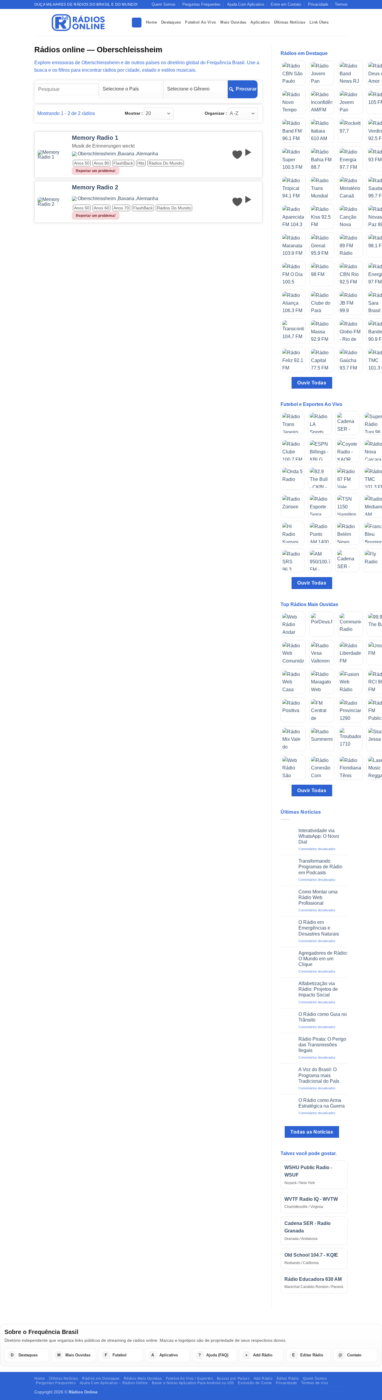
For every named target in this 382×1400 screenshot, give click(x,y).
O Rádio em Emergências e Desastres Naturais (318, 928)
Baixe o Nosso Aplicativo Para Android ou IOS (193, 1383)
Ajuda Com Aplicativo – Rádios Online (114, 1383)
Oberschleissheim (97, 153)
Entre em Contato (286, 4)
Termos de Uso (314, 1383)
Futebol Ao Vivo (200, 22)
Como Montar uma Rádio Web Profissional (318, 897)
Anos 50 (82, 163)
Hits (140, 163)
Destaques (171, 22)
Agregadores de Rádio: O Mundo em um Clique (323, 958)
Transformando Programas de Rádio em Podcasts (320, 866)
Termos (341, 4)
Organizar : (216, 113)
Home (151, 22)
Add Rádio (263, 1378)
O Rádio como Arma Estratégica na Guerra (321, 1103)
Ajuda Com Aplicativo (245, 4)
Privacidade (318, 4)
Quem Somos (163, 4)
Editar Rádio (288, 1378)
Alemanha (147, 153)
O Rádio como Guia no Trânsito (322, 1017)
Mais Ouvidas (233, 22)
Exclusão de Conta (255, 1383)
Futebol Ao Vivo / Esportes (189, 1378)
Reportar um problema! (95, 171)
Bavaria (126, 153)
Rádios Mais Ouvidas (143, 1378)
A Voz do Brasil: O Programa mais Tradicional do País (318, 1075)
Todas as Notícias (311, 1131)
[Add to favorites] (237, 155)
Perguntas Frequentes (201, 4)
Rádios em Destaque (101, 1378)
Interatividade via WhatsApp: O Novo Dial (318, 836)
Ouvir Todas (311, 382)
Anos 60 (101, 208)
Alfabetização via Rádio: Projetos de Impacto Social (318, 989)
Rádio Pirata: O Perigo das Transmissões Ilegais (322, 1044)
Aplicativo (260, 22)
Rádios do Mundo (166, 163)
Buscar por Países (233, 1378)
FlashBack (123, 163)
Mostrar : (134, 113)
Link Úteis (319, 22)
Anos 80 (101, 163)
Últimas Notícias (289, 22)
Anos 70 (121, 208)
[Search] (136, 22)
